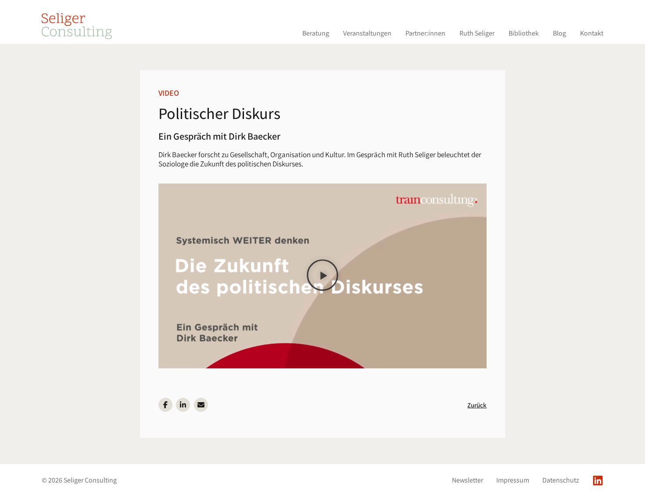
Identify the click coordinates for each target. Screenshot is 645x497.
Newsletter (467, 480)
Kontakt (591, 33)
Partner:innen (425, 33)
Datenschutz (560, 480)
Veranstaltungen (367, 33)
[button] (322, 276)
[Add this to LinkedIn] (183, 405)
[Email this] (201, 405)
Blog (559, 33)
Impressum (512, 480)
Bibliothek (524, 33)
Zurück (477, 405)
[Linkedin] (597, 480)
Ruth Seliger (476, 33)
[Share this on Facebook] (165, 405)
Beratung (315, 33)
